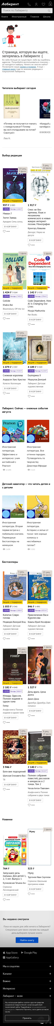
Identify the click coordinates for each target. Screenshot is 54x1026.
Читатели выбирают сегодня (19, 88)
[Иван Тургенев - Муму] (39, 865)
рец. (22, 168)
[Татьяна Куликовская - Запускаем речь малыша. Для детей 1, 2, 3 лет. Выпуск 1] (14, 865)
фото (22, 171)
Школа (46, 16)
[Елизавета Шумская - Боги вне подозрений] (14, 763)
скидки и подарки (28, 67)
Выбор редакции (12, 155)
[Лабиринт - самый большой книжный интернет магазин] (13, 3)
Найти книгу (27, 940)
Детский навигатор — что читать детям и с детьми (26, 485)
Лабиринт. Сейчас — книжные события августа (25, 410)
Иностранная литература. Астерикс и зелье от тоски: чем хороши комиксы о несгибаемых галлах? (37, 534)
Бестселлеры (10, 562)
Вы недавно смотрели (16, 919)
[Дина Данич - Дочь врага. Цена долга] (39, 684)
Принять (27, 1018)
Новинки (7, 819)
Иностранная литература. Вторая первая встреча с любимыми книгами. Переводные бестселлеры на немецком (13, 534)
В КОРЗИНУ (10, 226)
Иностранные (19, 16)
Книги (4, 16)
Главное (34, 16)
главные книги (9, 69)
